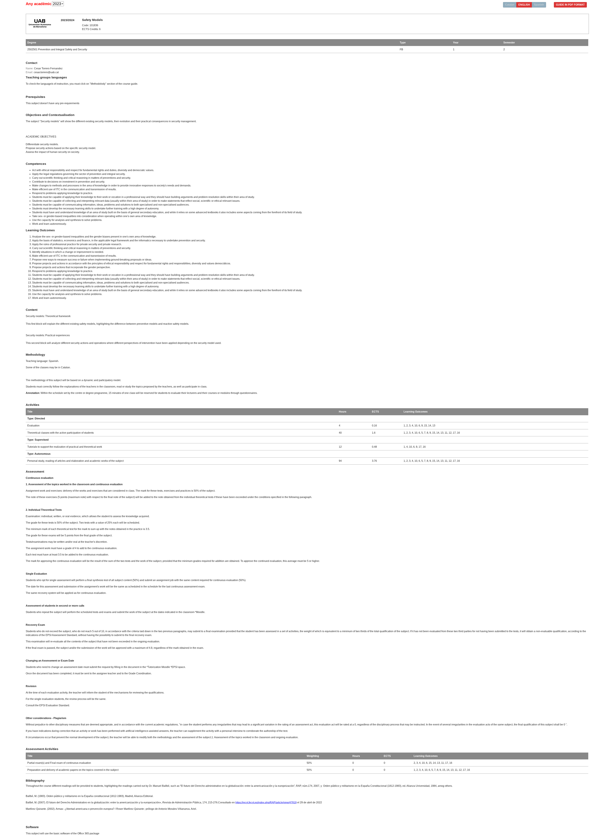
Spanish (539, 4)
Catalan (509, 4)
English (524, 4)
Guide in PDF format (570, 4)
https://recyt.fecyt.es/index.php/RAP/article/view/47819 (266, 802)
